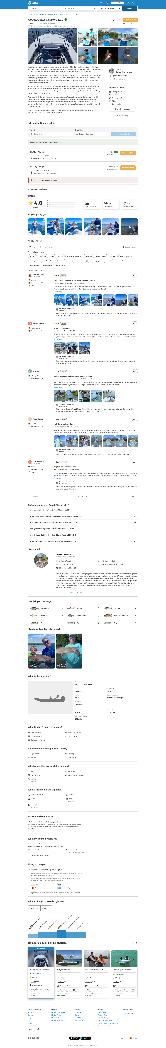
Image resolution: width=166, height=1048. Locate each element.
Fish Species (55, 1018)
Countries (78, 1012)
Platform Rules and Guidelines (108, 1023)
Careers (31, 1015)
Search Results (58, 14)
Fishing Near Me (57, 1020)
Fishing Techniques (58, 1012)
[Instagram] (38, 1038)
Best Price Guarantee (131, 24)
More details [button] (32, 832)
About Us (31, 1012)
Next (132, 496)
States (77, 1015)
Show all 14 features (122, 109)
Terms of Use (102, 1015)
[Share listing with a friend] (114, 20)
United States (37, 14)
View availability (128, 153)
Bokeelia (50, 14)
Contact (30, 1020)
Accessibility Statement (106, 1026)
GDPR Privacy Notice (105, 1020)
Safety (30, 1023)
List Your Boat (117, 3)
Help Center (102, 1012)
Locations (78, 1018)
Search (129, 8)
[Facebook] (29, 1038)
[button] (83, 155)
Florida (44, 14)
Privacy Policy (103, 1018)
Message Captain (76, 593)
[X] (33, 1038)
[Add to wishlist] (119, 20)
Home (30, 14)
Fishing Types (56, 1015)
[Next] (136, 942)
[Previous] (132, 942)
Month (32, 908)
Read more (58, 291)
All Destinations (80, 1020)
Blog (29, 1018)
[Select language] (107, 3)
